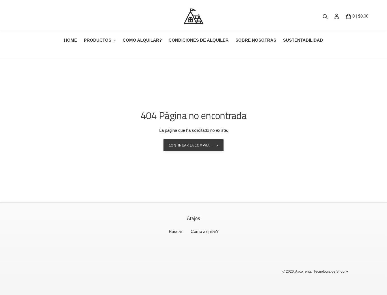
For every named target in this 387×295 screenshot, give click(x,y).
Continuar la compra (189, 145)
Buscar (175, 231)
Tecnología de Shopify (331, 271)
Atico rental (303, 271)
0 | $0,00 (360, 15)
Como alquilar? (204, 231)
